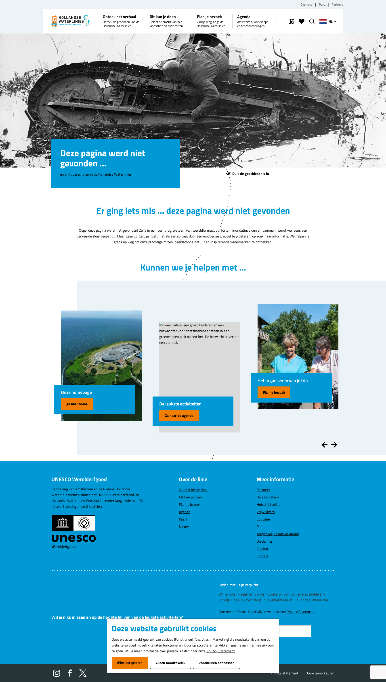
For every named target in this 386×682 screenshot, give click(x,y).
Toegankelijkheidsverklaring (278, 534)
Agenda (184, 511)
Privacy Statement (220, 651)
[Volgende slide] (334, 444)
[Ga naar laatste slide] (324, 444)
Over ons (306, 4)
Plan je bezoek (274, 392)
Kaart (183, 519)
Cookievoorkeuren (321, 673)
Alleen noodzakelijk (170, 662)
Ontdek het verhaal (193, 489)
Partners (337, 4)
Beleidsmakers (268, 497)
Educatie (263, 519)
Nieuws (184, 526)
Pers (322, 4)
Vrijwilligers (266, 511)
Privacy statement (284, 673)
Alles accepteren (130, 662)
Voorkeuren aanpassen (217, 662)
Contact (263, 556)
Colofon (262, 548)
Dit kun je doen (190, 497)
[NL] (323, 21)
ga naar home (77, 404)
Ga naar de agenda (179, 415)
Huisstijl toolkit (268, 504)
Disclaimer (265, 541)
